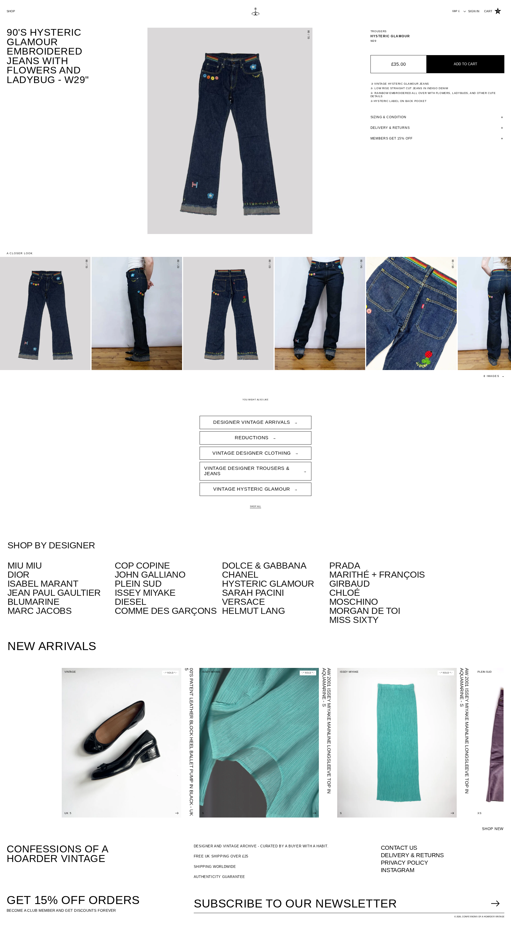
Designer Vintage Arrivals (251, 422)
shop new (493, 829)
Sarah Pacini (253, 593)
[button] (492, 11)
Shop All (255, 507)
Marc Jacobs (39, 611)
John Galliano (150, 574)
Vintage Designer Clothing (251, 453)
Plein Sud (138, 583)
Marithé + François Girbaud (377, 579)
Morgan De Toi (364, 611)
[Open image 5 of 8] (411, 313)
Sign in (473, 11)
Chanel (240, 574)
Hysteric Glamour (390, 36)
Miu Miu (24, 565)
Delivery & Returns (412, 855)
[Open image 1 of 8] (45, 313)
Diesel (130, 602)
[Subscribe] (495, 903)
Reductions (252, 437)
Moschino (353, 602)
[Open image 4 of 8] (320, 313)
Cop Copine (142, 565)
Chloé (344, 593)
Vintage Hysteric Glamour (251, 489)
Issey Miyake (145, 593)
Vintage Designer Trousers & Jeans (247, 471)
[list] (229, 131)
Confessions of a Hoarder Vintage (57, 854)
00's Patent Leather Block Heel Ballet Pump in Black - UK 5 (189, 742)
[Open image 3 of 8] (228, 313)
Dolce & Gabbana (264, 565)
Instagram (397, 870)
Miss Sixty (354, 620)
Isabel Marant (42, 583)
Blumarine (33, 602)
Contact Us (399, 847)
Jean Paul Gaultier (54, 593)
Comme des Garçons (166, 611)
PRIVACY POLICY (404, 862)
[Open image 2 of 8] (137, 313)
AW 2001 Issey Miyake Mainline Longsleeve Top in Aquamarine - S (327, 731)
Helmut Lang (253, 611)
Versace (243, 602)
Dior (18, 574)
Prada (344, 565)
